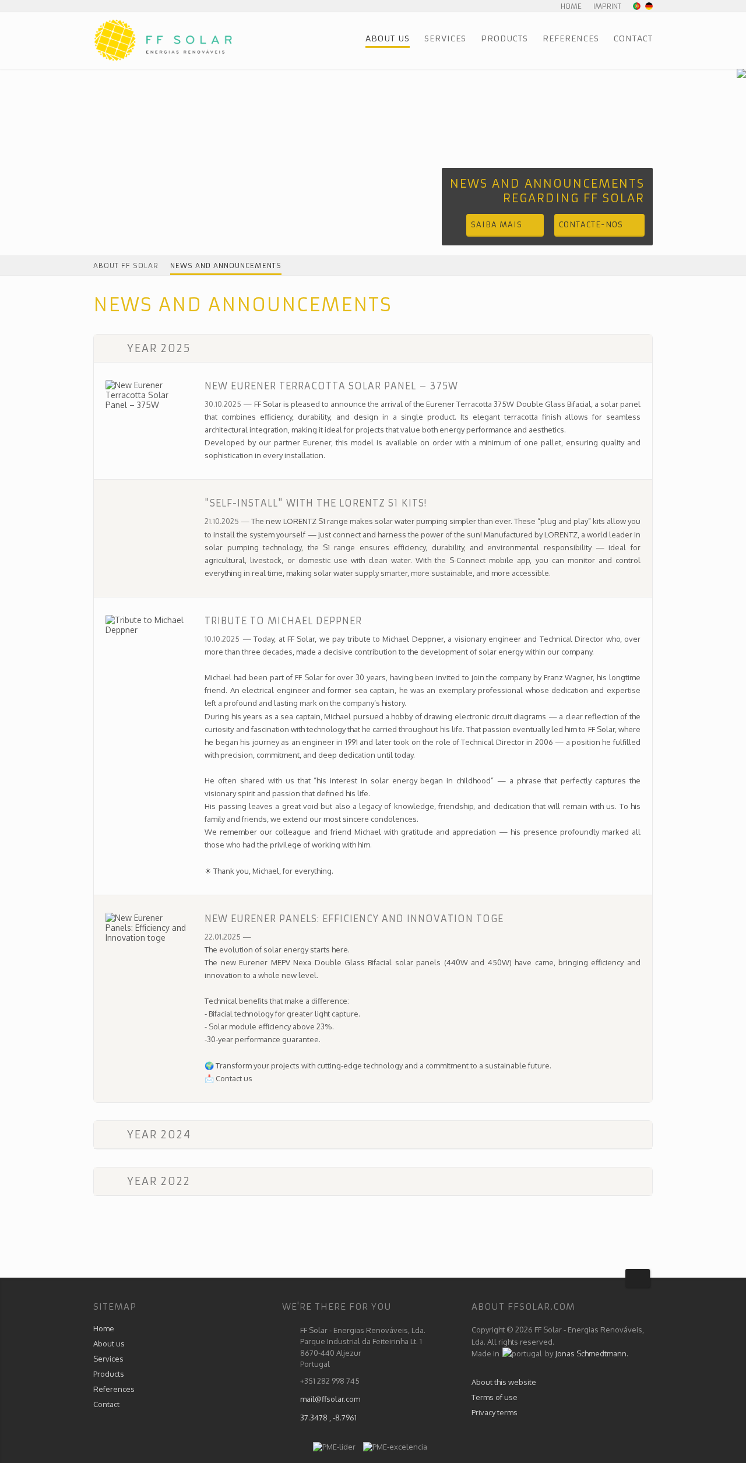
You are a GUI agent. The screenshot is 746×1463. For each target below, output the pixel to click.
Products (504, 38)
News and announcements (225, 265)
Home (571, 6)
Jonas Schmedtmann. (591, 1353)
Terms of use (494, 1397)
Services (445, 38)
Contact (633, 38)
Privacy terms (494, 1412)
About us (387, 38)
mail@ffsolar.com (330, 1399)
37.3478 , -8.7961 (328, 1417)
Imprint (607, 6)
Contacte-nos (591, 225)
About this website (503, 1382)
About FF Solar (126, 265)
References (571, 38)
